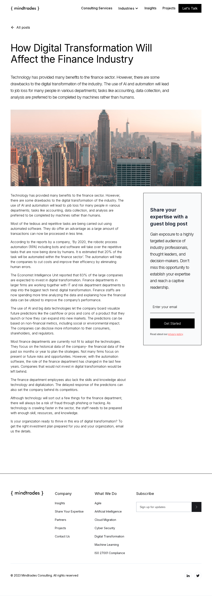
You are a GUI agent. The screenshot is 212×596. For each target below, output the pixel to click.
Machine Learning (107, 544)
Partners (60, 519)
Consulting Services (96, 8)
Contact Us (62, 536)
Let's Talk (190, 8)
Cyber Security (105, 528)
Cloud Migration (105, 519)
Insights (150, 8)
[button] (128, 8)
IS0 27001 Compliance (110, 553)
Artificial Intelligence (108, 511)
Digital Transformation (109, 536)
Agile (98, 503)
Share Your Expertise (69, 511)
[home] (25, 8)
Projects (169, 8)
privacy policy (175, 334)
